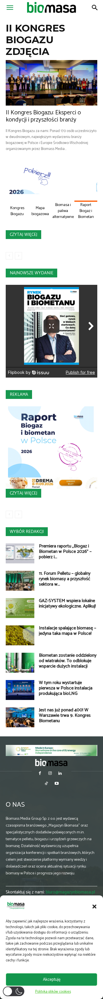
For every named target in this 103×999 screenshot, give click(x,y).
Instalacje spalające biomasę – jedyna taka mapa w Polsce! (67, 630)
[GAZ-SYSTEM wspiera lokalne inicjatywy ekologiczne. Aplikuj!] (20, 608)
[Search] (95, 7)
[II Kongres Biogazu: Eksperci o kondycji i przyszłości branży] (51, 83)
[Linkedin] (60, 773)
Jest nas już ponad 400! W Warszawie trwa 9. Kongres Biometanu (65, 715)
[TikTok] (46, 784)
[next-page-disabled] (18, 255)
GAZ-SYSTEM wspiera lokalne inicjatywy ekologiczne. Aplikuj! (67, 603)
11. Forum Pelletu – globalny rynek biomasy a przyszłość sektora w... (64, 579)
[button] (94, 906)
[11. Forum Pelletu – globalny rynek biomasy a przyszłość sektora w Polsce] (20, 581)
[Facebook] (39, 773)
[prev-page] (9, 255)
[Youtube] (56, 784)
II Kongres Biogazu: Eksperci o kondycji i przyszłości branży (43, 116)
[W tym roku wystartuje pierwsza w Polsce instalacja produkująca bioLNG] (20, 690)
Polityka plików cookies (53, 992)
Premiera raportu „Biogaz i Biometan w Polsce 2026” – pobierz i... (65, 551)
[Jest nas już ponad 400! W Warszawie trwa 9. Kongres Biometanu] (20, 717)
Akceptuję (51, 979)
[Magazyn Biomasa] (52, 762)
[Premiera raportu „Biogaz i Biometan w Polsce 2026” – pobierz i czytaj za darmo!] (20, 553)
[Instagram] (50, 773)
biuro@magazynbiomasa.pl (70, 892)
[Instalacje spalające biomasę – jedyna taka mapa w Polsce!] (20, 635)
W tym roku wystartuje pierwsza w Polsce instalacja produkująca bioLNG (65, 688)
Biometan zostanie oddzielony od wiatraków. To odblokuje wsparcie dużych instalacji (67, 661)
